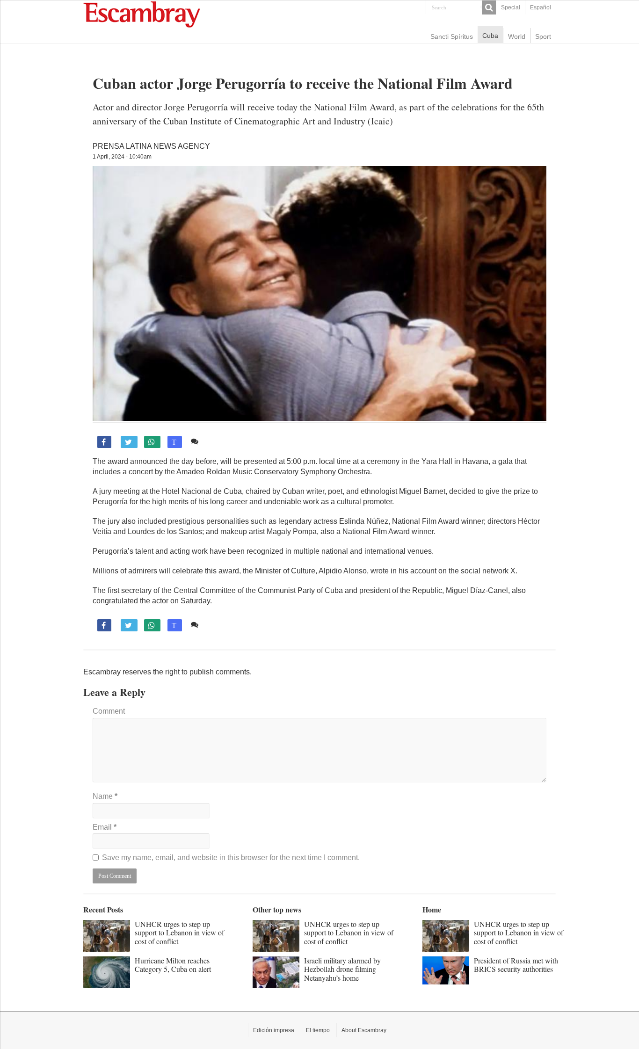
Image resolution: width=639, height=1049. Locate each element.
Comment (109, 711)
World (516, 36)
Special (510, 7)
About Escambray (363, 1030)
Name (105, 796)
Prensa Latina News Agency (151, 146)
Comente (218, 441)
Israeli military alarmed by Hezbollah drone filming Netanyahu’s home (342, 969)
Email (104, 827)
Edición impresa (273, 1030)
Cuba (490, 35)
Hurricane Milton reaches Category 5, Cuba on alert (173, 964)
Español (540, 7)
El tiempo (318, 1030)
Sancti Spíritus (451, 36)
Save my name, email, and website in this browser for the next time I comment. (231, 857)
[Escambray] (141, 14)
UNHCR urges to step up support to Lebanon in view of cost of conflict (179, 932)
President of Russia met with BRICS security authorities (516, 964)
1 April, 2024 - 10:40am (122, 156)
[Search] (489, 7)
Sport (543, 36)
